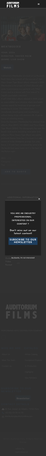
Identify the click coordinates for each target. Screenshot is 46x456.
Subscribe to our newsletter (23, 241)
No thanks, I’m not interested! (23, 258)
